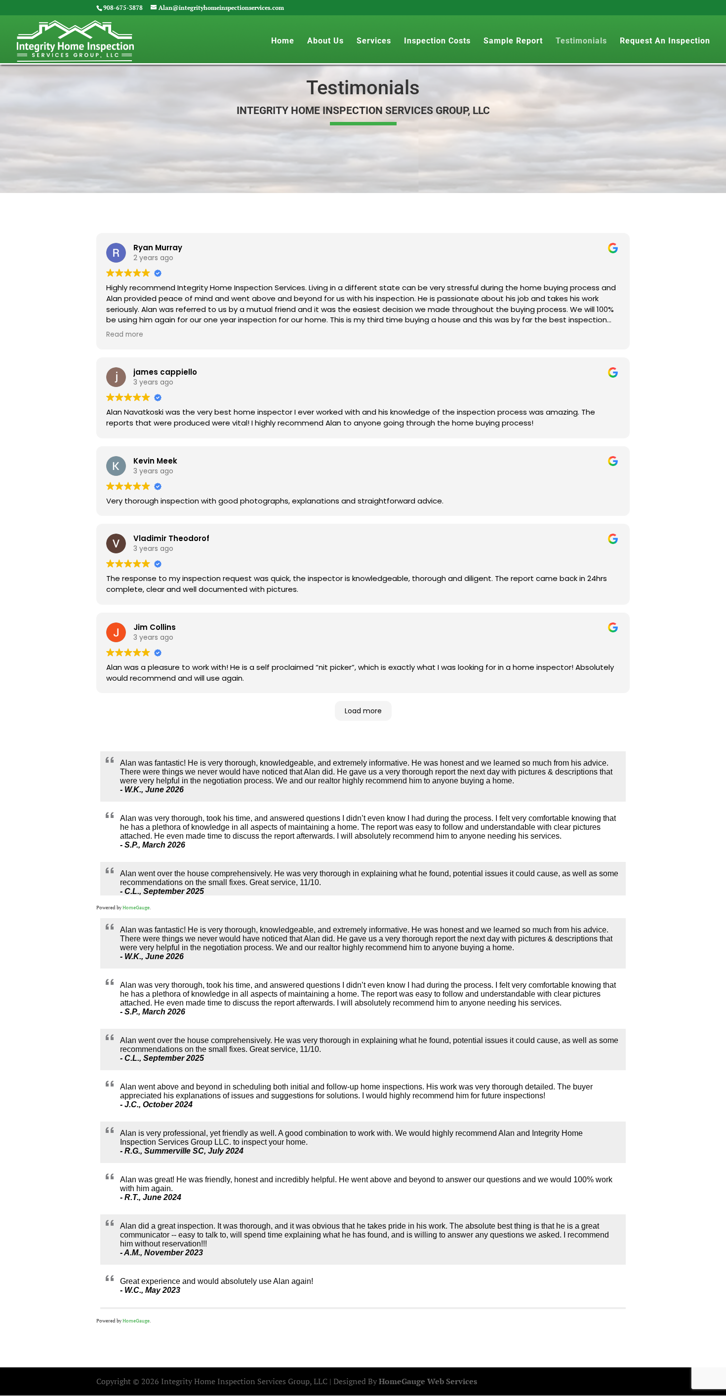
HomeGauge (136, 907)
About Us (325, 41)
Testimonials (581, 41)
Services (374, 41)
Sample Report (513, 41)
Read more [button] (124, 334)
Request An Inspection (665, 41)
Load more (363, 711)
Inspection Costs (437, 41)
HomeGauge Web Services (428, 1381)
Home (282, 41)
